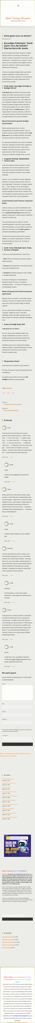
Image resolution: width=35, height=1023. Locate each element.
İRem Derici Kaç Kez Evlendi (8, 942)
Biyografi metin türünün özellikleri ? (10, 796)
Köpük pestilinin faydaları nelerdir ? (9, 817)
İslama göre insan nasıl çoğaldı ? (9, 800)
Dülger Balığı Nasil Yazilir (7, 936)
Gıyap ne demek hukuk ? (11, 410)
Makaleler (9, 388)
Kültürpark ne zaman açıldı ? (8, 808)
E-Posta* (4, 711)
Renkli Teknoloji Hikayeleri (18, 18)
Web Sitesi (4, 719)
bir (3, 393)
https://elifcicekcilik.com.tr (23, 753)
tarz (13, 393)
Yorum (3, 684)
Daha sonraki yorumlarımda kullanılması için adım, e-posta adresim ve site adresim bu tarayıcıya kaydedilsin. (17, 730)
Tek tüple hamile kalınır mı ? (8, 779)
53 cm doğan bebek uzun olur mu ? (9, 791)
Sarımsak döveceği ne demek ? (13, 404)
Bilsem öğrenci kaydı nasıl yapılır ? (9, 813)
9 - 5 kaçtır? (5, 735)
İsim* (3, 703)
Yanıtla (11, 457)
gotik (8, 393)
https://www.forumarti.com (7, 753)
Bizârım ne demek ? (6, 787)
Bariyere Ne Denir (6, 947)
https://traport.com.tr (5, 756)
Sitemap (14, 756)
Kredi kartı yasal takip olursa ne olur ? (10, 804)
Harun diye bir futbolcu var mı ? (9, 783)
